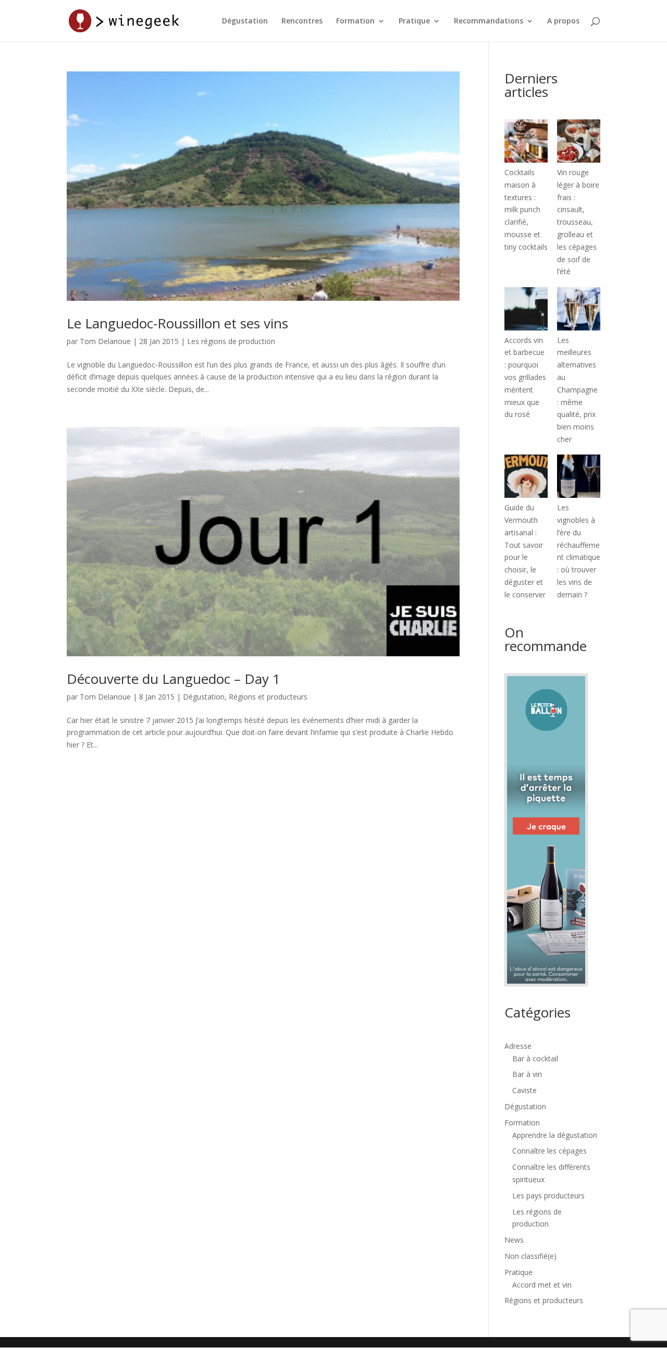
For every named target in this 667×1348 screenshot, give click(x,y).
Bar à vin (527, 1074)
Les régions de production (231, 341)
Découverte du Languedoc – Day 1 (173, 678)
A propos (563, 21)
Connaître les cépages (549, 1151)
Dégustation (245, 21)
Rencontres (302, 21)
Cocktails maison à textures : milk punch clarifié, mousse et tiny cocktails (526, 209)
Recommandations (488, 21)
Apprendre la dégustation (554, 1135)
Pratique (414, 21)
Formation (355, 21)
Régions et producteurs (268, 697)
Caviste (524, 1090)
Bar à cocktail (535, 1058)
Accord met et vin (542, 1285)
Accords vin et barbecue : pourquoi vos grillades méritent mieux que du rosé (525, 377)
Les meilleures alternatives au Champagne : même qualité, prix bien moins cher (577, 389)
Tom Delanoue (105, 341)
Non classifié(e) (530, 1256)
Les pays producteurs (548, 1195)
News (514, 1240)
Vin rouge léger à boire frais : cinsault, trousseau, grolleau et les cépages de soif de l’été (578, 221)
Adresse (518, 1046)
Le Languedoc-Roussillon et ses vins (177, 323)
